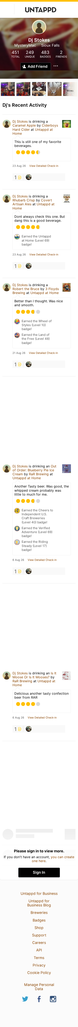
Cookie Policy (39, 972)
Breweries (39, 912)
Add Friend (37, 66)
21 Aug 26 (18, 353)
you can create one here (53, 859)
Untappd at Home (44, 293)
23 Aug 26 (19, 166)
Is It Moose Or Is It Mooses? (34, 675)
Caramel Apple (24, 125)
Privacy (39, 965)
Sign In (39, 872)
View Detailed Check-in (43, 166)
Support (39, 935)
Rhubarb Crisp (23, 200)
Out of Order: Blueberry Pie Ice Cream (34, 470)
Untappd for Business (39, 893)
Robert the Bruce (25, 289)
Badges (39, 920)
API (39, 950)
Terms (39, 958)
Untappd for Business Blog (39, 903)
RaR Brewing (39, 474)
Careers (39, 942)
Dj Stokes (20, 121)
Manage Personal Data (39, 986)
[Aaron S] (29, 177)
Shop (39, 927)
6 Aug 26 (18, 560)
